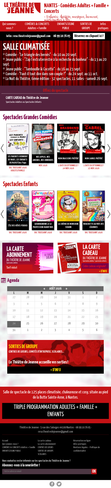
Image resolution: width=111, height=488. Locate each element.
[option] (55, 63)
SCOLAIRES (42, 454)
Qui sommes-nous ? (10, 444)
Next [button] (108, 148)
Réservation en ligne (81, 441)
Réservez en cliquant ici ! (88, 36)
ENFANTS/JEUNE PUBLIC (11, 451)
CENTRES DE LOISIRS (45, 447)
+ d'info (55, 370)
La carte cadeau (44, 441)
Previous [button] (2, 148)
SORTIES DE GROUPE (45, 451)
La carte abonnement (47, 444)
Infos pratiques (79, 444)
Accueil (5, 441)
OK (94, 471)
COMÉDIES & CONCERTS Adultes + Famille (18, 447)
